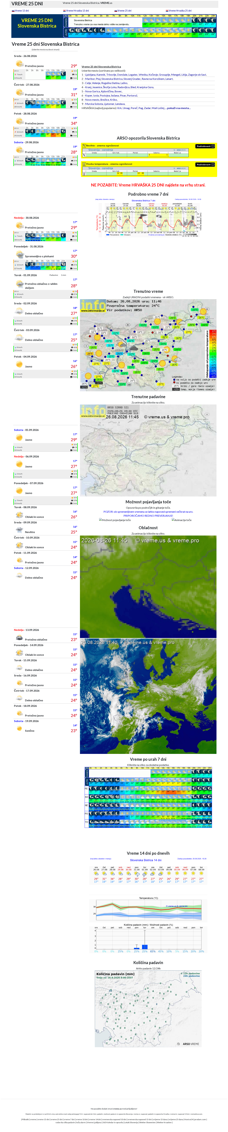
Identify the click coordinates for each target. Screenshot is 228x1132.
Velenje (96, 82)
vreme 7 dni (69, 1119)
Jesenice (97, 87)
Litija (184, 74)
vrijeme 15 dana (160, 1119)
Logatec (133, 74)
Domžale (122, 74)
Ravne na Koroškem (153, 78)
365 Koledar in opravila (113, 1122)
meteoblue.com (196, 1114)
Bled (133, 87)
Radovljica (124, 87)
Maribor (90, 78)
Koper (88, 95)
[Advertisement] (45, 189)
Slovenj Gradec (132, 78)
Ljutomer (109, 103)
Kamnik (100, 74)
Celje (88, 82)
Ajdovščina (107, 91)
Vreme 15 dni (22, 10)
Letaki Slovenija (131, 1122)
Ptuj (98, 78)
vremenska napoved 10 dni (114, 1119)
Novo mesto (92, 99)
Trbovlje (111, 74)
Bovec (118, 91)
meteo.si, (137, 1114)
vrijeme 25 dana (176, 1119)
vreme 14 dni (95, 1119)
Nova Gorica (92, 91)
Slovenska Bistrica (112, 78)
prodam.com (200, 1119)
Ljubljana (90, 74)
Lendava (120, 103)
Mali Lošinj (158, 108)
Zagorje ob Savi (197, 74)
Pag (141, 108)
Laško (124, 82)
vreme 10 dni (82, 1119)
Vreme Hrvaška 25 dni (180, 10)
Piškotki (25, 1119)
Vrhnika (143, 74)
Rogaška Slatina (110, 82)
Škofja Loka (110, 87)
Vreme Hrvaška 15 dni (77, 10)
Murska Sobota (94, 103)
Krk (119, 108)
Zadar (147, 108)
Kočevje (153, 74)
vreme (33, 1119)
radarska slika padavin (65, 1122)
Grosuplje (164, 74)
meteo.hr (173, 1114)
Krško (113, 99)
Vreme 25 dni (124, 10)
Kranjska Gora (145, 87)
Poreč (134, 108)
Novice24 (188, 1119)
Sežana (115, 95)
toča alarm (81, 1122)
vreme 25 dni (57, 1119)
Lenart (169, 78)
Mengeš (175, 74)
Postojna (105, 95)
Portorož (132, 95)
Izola (96, 95)
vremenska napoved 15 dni (140, 1119)
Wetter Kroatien (164, 1122)
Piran (123, 95)
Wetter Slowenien (147, 1122)
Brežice (104, 99)
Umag (126, 108)
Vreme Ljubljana (94, 1122)
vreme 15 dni (43, 1119)
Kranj (88, 87)
